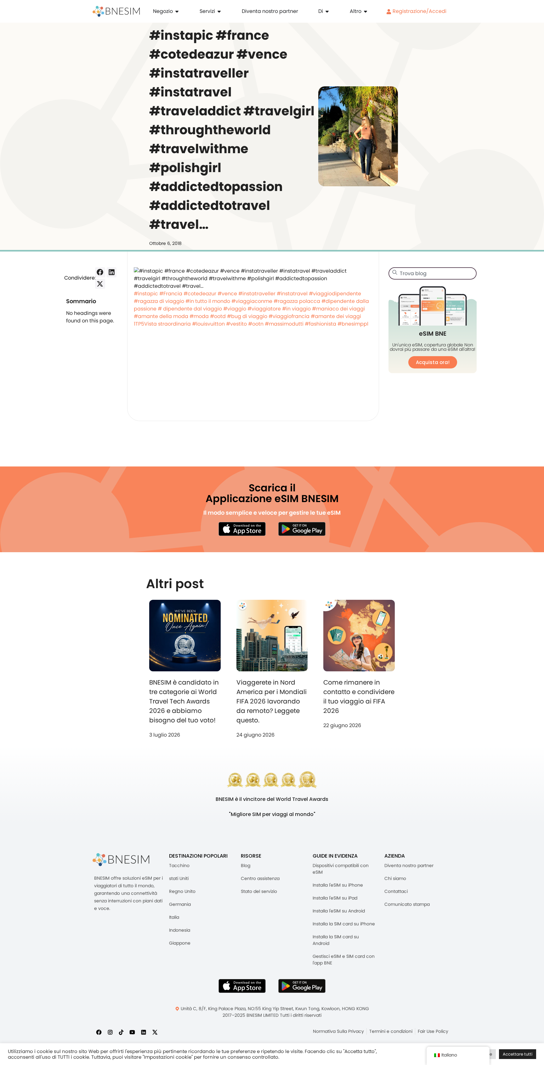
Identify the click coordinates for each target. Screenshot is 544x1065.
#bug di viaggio (247, 316)
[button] (100, 272)
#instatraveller (256, 293)
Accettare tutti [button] (517, 1054)
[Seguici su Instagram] (110, 1032)
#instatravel (292, 293)
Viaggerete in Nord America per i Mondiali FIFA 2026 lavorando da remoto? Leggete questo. (271, 701)
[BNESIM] (121, 859)
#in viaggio (296, 308)
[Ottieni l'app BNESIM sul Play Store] (302, 529)
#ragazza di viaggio (159, 301)
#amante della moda (161, 316)
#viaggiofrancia (289, 316)
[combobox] (432, 273)
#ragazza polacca (297, 301)
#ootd (218, 316)
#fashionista (320, 323)
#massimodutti (284, 323)
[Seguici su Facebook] (99, 1032)
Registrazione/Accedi (418, 11)
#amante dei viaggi (336, 316)
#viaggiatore (264, 308)
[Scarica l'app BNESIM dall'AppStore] (242, 986)
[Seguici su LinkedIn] (143, 1032)
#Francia (170, 293)
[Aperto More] (365, 11)
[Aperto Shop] (176, 11)
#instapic (146, 293)
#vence (227, 293)
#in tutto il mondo (207, 301)
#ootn (256, 323)
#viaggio (234, 308)
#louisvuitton (208, 323)
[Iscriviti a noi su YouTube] (132, 1032)
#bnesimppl (352, 323)
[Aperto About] (327, 11)
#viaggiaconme (251, 301)
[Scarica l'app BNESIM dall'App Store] (242, 529)
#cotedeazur (200, 293)
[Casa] (116, 11)
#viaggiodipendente (335, 293)
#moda (199, 316)
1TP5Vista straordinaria (162, 323)
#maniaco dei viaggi (338, 308)
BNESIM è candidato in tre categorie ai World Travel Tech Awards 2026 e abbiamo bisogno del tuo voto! (184, 701)
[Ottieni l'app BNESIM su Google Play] (302, 986)
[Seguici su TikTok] (121, 1032)
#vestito (236, 323)
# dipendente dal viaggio (190, 308)
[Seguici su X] (155, 1032)
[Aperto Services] (219, 11)
